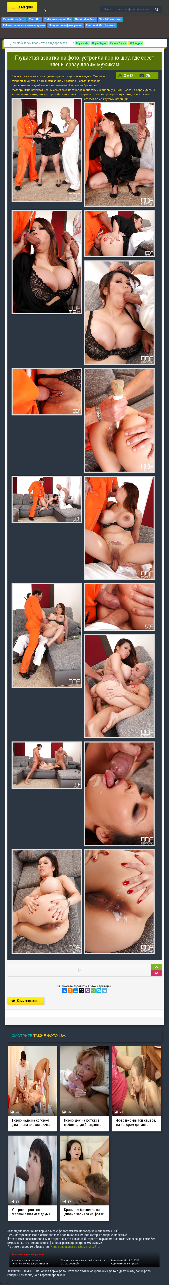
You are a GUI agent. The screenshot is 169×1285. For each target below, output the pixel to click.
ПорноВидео (99, 43)
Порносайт (82, 43)
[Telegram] (104, 990)
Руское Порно (118, 43)
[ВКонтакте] (64, 990)
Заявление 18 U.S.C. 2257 (125, 1260)
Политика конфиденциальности (30, 1263)
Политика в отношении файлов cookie (83, 1260)
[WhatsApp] (93, 990)
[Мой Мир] (75, 990)
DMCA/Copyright (70, 1263)
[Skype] (98, 990)
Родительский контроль (124, 1263)
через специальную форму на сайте (75, 1247)
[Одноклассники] (70, 990)
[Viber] (87, 990)
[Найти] (156, 9)
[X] (81, 990)
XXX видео (136, 43)
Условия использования (26, 1260)
